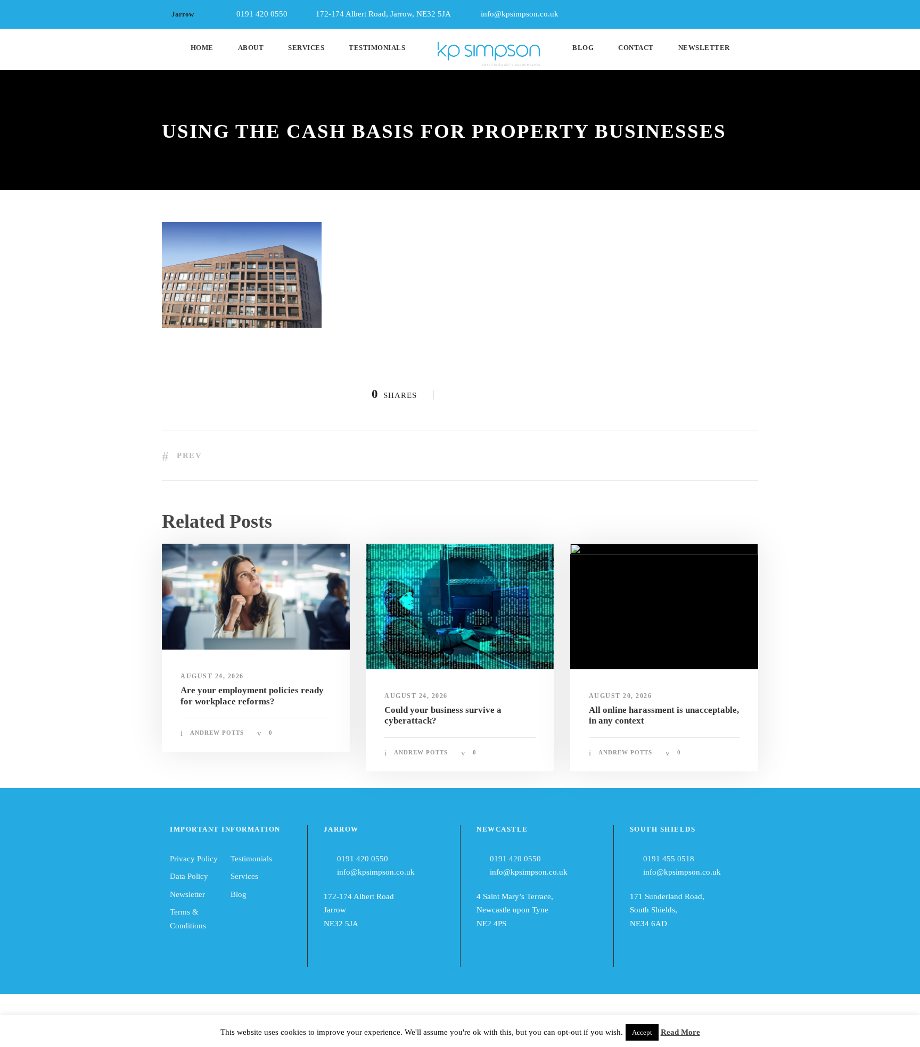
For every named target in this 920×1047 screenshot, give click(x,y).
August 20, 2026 (620, 696)
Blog (583, 48)
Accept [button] (642, 1032)
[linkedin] (735, 11)
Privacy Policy (194, 858)
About (251, 48)
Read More (680, 1032)
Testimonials (377, 48)
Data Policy (189, 876)
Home (202, 48)
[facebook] (715, 11)
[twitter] (755, 11)
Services (306, 48)
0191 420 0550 (362, 858)
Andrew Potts (217, 732)
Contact (636, 48)
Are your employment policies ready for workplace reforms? (252, 695)
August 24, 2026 (212, 676)
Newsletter (704, 48)
